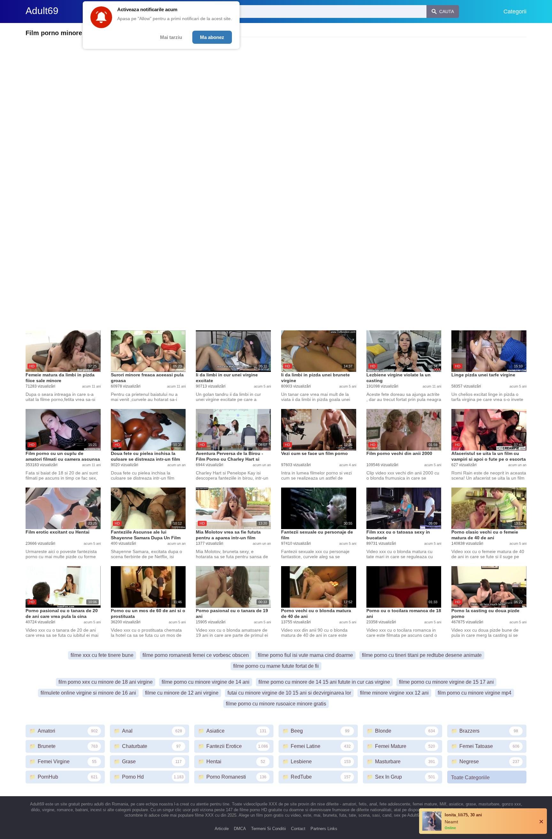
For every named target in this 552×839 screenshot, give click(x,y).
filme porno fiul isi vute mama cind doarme (305, 655)
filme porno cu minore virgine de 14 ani (205, 682)
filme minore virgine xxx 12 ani (394, 693)
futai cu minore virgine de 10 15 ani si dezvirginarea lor (289, 693)
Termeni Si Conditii (268, 828)
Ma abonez (212, 37)
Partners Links (323, 828)
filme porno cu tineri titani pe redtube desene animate (422, 655)
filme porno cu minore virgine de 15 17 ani (446, 682)
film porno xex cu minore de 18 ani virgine (105, 682)
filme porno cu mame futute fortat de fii (276, 666)
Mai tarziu (171, 37)
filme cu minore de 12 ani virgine (181, 693)
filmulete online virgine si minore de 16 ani (88, 693)
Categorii (514, 11)
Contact (298, 828)
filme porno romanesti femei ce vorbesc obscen (195, 655)
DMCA (240, 828)
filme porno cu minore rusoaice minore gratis (276, 703)
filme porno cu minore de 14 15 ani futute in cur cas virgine (324, 682)
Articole (222, 828)
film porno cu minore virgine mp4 (474, 693)
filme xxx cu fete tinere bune (102, 655)
